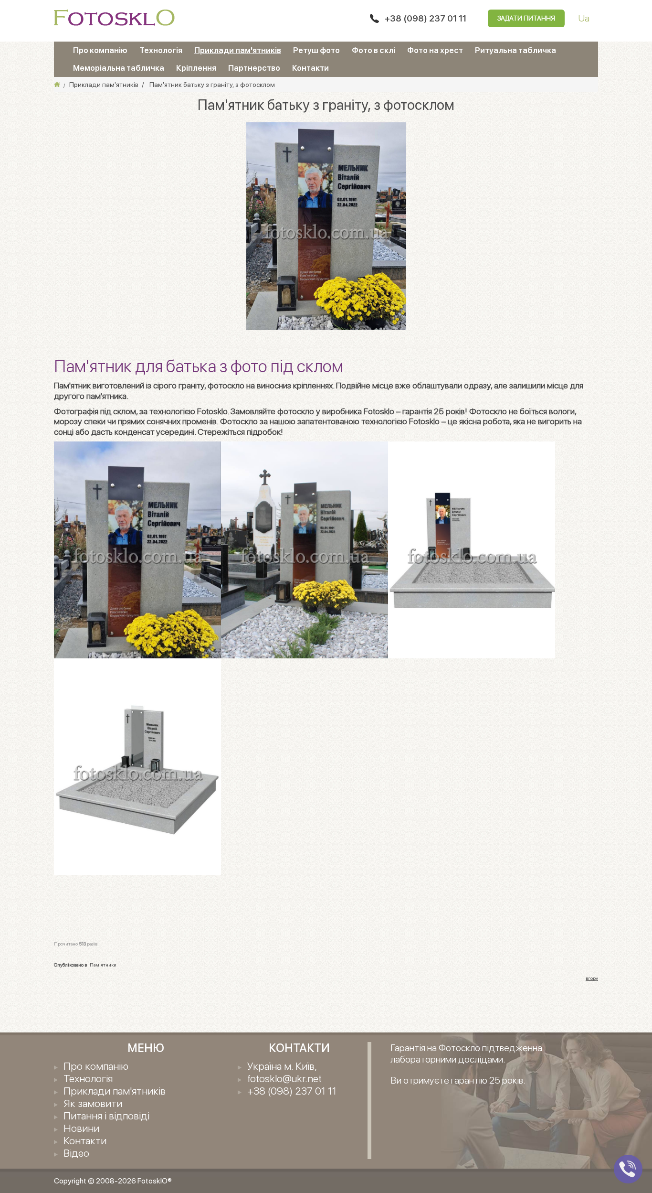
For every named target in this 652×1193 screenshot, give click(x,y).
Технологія (160, 50)
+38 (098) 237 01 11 (425, 18)
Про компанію (100, 50)
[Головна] (57, 84)
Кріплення (196, 68)
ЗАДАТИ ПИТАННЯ (526, 18)
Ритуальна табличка (515, 50)
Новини (81, 1128)
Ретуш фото (316, 50)
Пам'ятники (103, 964)
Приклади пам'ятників (237, 50)
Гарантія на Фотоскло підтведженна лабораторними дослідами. (466, 1053)
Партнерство (254, 68)
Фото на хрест (435, 50)
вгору (592, 978)
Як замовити (92, 1103)
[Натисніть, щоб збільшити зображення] (326, 225)
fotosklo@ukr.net (284, 1078)
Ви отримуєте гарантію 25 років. (458, 1080)
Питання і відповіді (106, 1115)
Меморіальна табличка (118, 68)
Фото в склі (373, 50)
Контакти (310, 68)
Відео (76, 1153)
